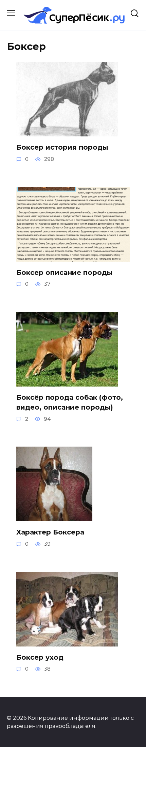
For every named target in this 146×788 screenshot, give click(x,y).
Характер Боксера (50, 532)
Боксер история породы (62, 147)
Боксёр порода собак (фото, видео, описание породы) (69, 402)
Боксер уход (39, 657)
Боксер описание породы (64, 272)
